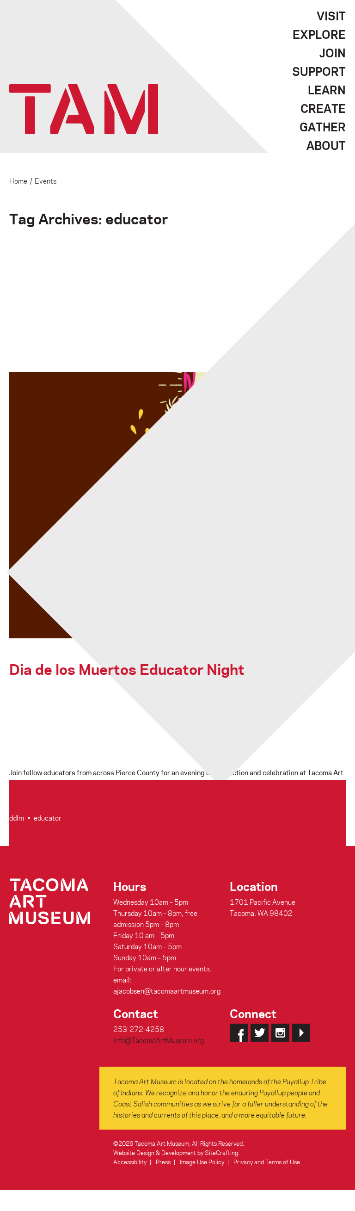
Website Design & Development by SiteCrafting (175, 1152)
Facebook (239, 1033)
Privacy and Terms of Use (266, 1162)
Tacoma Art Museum (83, 109)
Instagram (280, 1033)
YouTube (301, 1033)
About (326, 145)
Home (18, 180)
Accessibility (130, 1162)
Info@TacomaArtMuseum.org (158, 1040)
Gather (323, 126)
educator (47, 817)
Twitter (260, 1033)
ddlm (16, 817)
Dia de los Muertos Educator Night (127, 668)
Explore (319, 34)
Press (163, 1162)
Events (45, 180)
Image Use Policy (202, 1162)
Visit (331, 15)
